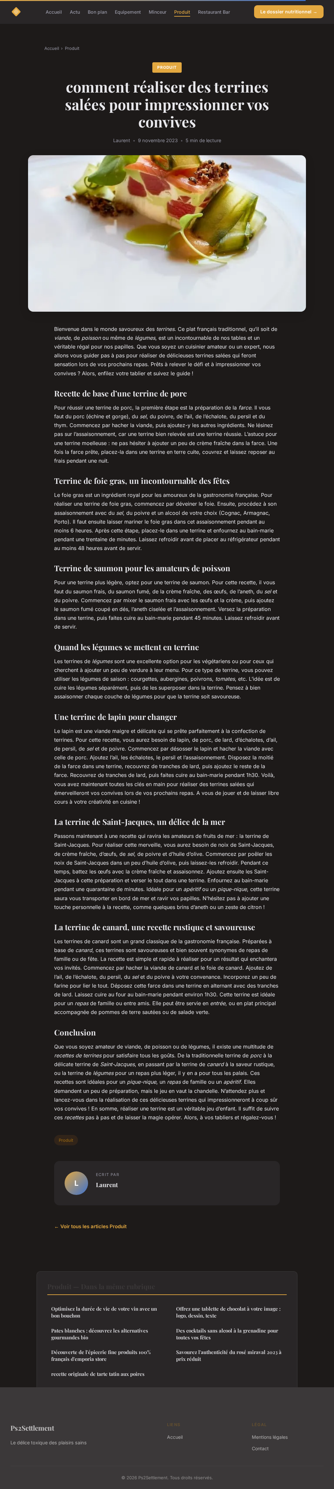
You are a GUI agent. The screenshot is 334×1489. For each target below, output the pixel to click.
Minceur (157, 11)
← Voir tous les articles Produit (90, 1226)
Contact (260, 1448)
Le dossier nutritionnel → (288, 11)
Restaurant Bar (214, 11)
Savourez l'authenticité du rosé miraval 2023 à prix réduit (228, 1355)
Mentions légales (270, 1437)
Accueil (54, 11)
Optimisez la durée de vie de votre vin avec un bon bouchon (104, 1312)
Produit (182, 11)
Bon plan (97, 11)
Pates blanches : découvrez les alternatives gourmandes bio (99, 1334)
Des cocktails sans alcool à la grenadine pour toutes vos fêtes (227, 1334)
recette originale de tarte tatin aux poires (97, 1374)
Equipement (128, 11)
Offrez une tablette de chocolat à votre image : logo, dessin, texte (228, 1312)
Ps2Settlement (32, 1427)
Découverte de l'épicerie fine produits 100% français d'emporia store (101, 1355)
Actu (75, 11)
